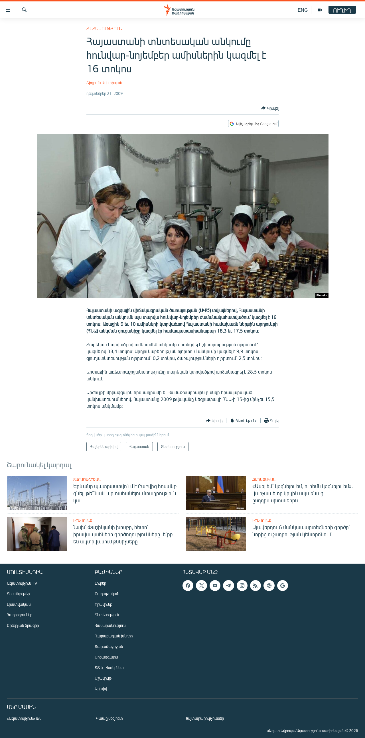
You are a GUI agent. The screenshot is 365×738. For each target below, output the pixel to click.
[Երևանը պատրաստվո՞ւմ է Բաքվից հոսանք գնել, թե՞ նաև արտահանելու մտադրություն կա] (37, 493)
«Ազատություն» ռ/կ (24, 718)
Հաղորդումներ (19, 614)
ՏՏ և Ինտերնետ (109, 667)
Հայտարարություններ (204, 718)
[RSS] (255, 585)
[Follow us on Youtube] (215, 585)
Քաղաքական (263, 479)
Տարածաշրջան (87, 479)
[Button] (270, 108)
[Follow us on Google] (282, 585)
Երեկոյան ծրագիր (23, 625)
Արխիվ (101, 688)
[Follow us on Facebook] (187, 585)
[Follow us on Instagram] (242, 585)
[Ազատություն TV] (319, 10)
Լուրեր (100, 583)
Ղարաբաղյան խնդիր (114, 635)
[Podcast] (268, 585)
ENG (303, 10)
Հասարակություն (110, 625)
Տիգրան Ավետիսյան (104, 82)
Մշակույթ (103, 678)
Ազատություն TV (22, 583)
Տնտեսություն (104, 28)
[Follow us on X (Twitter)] (201, 585)
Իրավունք (82, 520)
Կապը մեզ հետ (109, 718)
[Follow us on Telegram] (228, 585)
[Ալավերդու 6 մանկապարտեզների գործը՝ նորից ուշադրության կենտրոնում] (216, 534)
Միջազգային (106, 657)
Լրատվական (19, 604)
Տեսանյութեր (18, 593)
